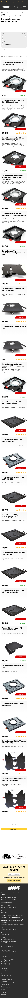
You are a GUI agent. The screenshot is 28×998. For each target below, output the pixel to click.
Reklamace (4, 981)
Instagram (3, 994)
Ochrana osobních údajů (7, 983)
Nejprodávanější (8, 56)
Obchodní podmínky (6, 979)
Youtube (3, 996)
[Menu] (25, 7)
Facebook (3, 992)
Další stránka (14, 829)
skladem (6, 39)
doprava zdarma (7, 44)
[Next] (25, 856)
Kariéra (3, 989)
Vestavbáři (20, 13)
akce (5, 41)
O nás (2, 986)
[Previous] (2, 856)
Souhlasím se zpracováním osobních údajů (14, 877)
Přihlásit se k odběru (14, 880)
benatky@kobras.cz (6, 902)
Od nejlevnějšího (17, 56)
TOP (2, 56)
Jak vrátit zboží (5, 984)
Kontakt (3, 978)
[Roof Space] (6, 856)
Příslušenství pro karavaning (8, 13)
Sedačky (3, 14)
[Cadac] (18, 856)
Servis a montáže (5, 987)
